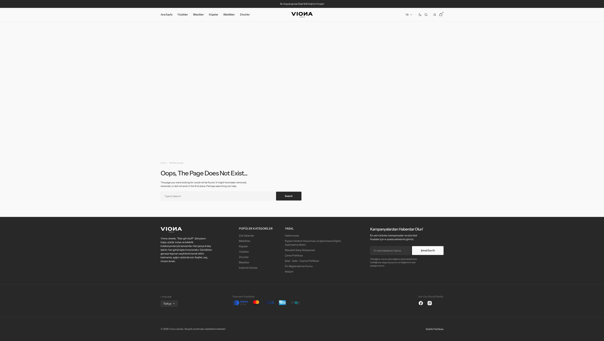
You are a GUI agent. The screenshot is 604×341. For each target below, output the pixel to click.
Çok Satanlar (246, 235)
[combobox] (218, 196)
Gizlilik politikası (435, 329)
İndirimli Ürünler (248, 267)
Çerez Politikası (294, 255)
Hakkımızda (292, 235)
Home (163, 163)
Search (288, 195)
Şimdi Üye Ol (428, 250)
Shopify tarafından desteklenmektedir (205, 328)
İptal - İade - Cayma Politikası (302, 260)
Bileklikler (244, 240)
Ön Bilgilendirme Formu (299, 266)
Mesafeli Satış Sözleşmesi (300, 250)
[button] (426, 14)
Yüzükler (244, 251)
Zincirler (244, 257)
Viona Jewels (176, 328)
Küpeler (243, 246)
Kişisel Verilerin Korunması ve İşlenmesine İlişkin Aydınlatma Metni (313, 242)
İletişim (289, 271)
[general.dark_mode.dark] (420, 14)
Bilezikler (244, 262)
